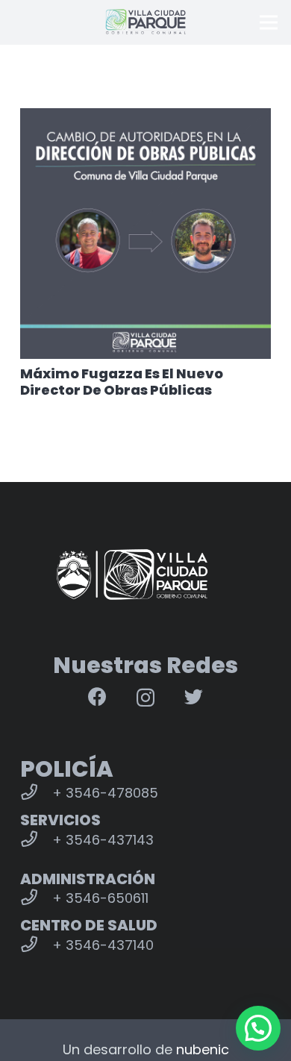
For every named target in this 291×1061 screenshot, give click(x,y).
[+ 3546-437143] (36, 840)
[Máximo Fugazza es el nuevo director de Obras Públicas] (145, 233)
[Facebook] (97, 696)
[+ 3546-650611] (36, 898)
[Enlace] (145, 22)
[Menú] (269, 22)
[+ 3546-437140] (36, 945)
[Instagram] (145, 697)
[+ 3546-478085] (36, 793)
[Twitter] (193, 696)
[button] (258, 1028)
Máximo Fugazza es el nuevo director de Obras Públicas (121, 381)
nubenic (202, 1049)
